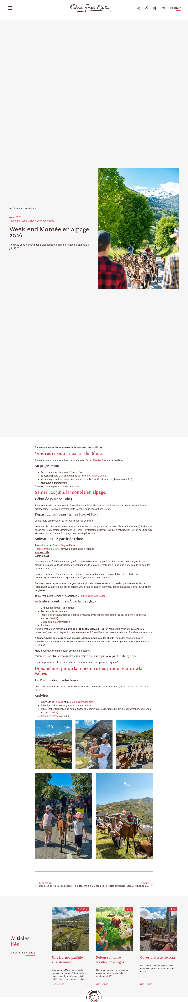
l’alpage (59, 702)
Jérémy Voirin (99, 475)
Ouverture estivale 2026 (158, 957)
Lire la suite (58, 984)
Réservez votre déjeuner (47, 549)
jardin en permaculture (81, 702)
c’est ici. (53, 618)
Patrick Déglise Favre (96, 460)
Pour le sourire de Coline (92, 596)
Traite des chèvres (50, 716)
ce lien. (77, 486)
